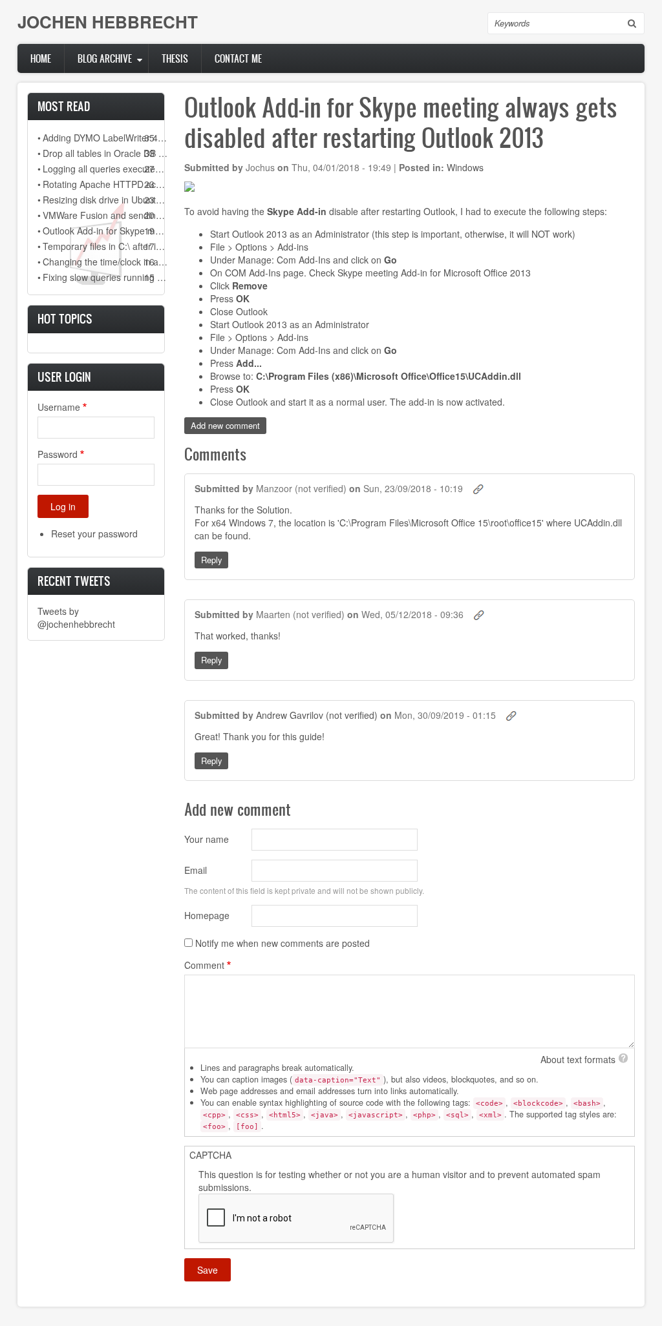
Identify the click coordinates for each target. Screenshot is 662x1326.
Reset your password (94, 533)
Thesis (175, 58)
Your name (206, 839)
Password (57, 454)
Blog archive (105, 58)
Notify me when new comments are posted (282, 943)
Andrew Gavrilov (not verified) (317, 715)
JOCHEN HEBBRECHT (107, 22)
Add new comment (225, 425)
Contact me (238, 58)
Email (195, 870)
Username (58, 406)
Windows (465, 167)
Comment (204, 964)
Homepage (207, 915)
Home (40, 58)
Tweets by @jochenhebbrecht (76, 617)
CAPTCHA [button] (210, 1154)
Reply (211, 560)
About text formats (577, 1059)
